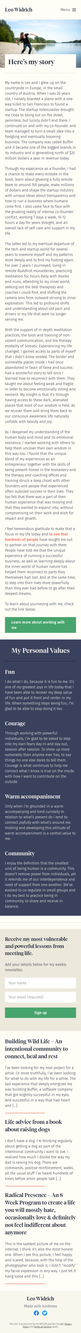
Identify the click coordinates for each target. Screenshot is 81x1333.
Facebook (36, 1313)
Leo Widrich (18, 10)
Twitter (44, 1313)
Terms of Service (43, 1326)
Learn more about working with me (38, 625)
